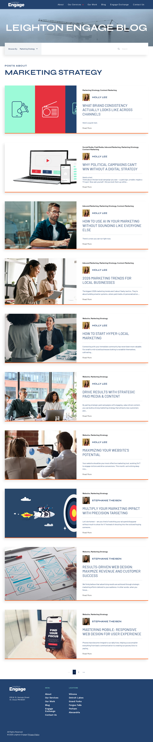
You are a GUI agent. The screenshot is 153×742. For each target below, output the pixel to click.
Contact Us (138, 5)
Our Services (74, 5)
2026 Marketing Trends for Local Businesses (106, 280)
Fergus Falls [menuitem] (75, 705)
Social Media (87, 147)
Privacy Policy (33, 734)
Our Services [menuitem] (51, 697)
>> (84, 672)
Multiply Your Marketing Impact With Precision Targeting (111, 510)
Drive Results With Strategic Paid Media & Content (108, 394)
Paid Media (99, 147)
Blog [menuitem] (47, 705)
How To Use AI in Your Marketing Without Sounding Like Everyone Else (111, 225)
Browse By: (13, 49)
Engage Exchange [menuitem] (50, 709)
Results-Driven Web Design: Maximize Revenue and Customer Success (111, 571)
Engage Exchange (119, 5)
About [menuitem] (48, 694)
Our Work (92, 5)
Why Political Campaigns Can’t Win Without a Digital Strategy (110, 166)
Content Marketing (108, 90)
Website (86, 318)
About (61, 5)
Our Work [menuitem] (50, 701)
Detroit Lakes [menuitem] (76, 697)
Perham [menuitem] (73, 708)
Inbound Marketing (112, 147)
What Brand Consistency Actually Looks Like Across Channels (107, 109)
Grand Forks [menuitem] (75, 701)
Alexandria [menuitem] (74, 712)
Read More (87, 128)
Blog (103, 5)
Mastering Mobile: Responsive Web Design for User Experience (111, 631)
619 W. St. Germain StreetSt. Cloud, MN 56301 (19, 698)
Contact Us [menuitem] (51, 715)
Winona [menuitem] (73, 694)
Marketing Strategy (90, 90)
